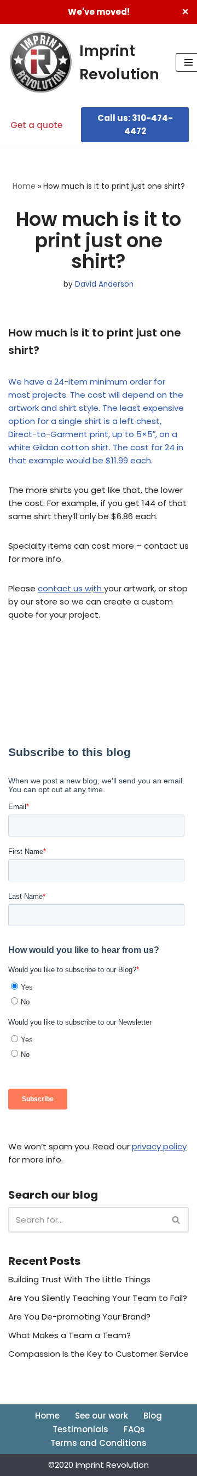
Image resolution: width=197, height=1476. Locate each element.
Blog (152, 1415)
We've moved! (99, 12)
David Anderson (104, 284)
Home (24, 186)
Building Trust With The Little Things (79, 1279)
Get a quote (36, 125)
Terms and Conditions (98, 1443)
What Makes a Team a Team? (69, 1335)
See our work (101, 1415)
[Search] (176, 1220)
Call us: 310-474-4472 (135, 124)
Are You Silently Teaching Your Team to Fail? (97, 1298)
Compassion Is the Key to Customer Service (98, 1353)
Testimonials (80, 1429)
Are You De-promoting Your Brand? (79, 1316)
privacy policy (159, 1146)
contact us (60, 588)
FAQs (134, 1429)
